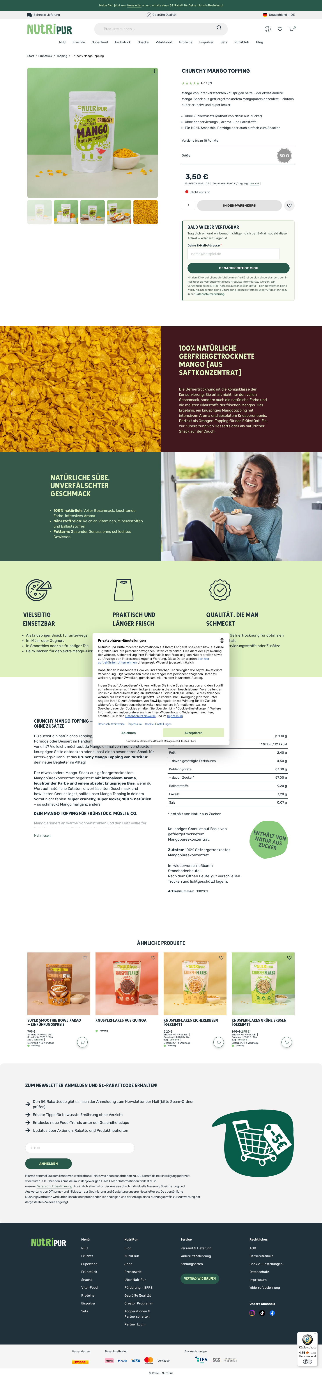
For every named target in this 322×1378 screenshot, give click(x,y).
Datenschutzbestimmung (54, 1186)
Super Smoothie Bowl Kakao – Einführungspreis (54, 1022)
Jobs (128, 1264)
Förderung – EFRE (138, 1288)
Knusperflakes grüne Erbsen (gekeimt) (259, 1022)
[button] (39, 212)
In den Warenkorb (239, 206)
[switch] (307, 1361)
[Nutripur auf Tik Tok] (262, 1313)
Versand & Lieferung (196, 1248)
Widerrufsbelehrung (195, 1256)
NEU (62, 42)
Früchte (79, 42)
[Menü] (315, 1334)
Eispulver (206, 42)
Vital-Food (164, 42)
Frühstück (123, 42)
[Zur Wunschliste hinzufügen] (289, 205)
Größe (186, 155)
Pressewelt (133, 1272)
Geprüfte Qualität (137, 1295)
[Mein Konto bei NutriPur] (267, 29)
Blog (259, 42)
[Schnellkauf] (82, 1042)
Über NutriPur (135, 1280)
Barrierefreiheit (261, 1256)
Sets (224, 42)
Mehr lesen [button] (42, 836)
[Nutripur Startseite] (48, 1242)
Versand (254, 183)
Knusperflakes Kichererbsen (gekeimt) (191, 1022)
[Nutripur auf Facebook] (272, 1313)
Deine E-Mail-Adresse (205, 245)
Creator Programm (138, 1303)
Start (30, 56)
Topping (62, 56)
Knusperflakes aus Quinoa (121, 1020)
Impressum (258, 1280)
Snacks (143, 42)
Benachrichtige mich (238, 268)
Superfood (100, 42)
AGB (252, 1248)
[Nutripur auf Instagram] (252, 1313)
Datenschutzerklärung (209, 294)
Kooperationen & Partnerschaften (137, 1313)
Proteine (185, 42)
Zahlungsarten (191, 1264)
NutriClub (241, 42)
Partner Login (134, 1324)
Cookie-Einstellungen (266, 1264)
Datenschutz (259, 1272)
